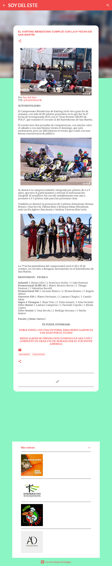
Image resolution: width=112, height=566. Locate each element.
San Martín (24, 354)
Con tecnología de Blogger (57, 561)
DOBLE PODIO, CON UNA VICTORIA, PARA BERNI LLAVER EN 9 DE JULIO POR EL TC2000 (56, 331)
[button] (20, 41)
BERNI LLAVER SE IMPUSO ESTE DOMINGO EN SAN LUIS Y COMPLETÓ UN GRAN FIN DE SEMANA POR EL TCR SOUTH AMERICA (56, 341)
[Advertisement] (56, 416)
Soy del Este (30, 97)
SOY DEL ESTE (23, 5)
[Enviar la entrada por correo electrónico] (20, 351)
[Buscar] (108, 5)
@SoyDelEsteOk (32, 100)
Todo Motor (38, 354)
